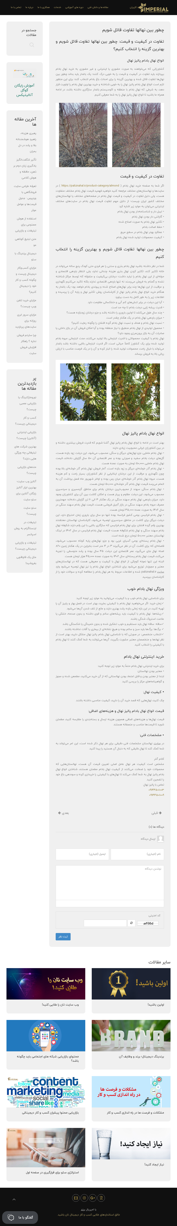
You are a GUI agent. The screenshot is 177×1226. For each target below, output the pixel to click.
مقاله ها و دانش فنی (98, 7)
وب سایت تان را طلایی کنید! (60, 1005)
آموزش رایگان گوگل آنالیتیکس (24, 90)
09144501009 (156, 795)
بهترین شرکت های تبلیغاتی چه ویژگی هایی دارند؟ (25, 453)
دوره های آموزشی (74, 7)
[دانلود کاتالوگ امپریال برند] (101, 1198)
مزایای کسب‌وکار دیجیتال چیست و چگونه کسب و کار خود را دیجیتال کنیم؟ (25, 280)
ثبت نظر (63, 936)
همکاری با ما (44, 7)
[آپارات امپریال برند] (76, 1198)
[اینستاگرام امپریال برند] (84, 1198)
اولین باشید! (156, 1005)
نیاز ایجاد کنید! (154, 1165)
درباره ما (29, 7)
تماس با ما (16, 7)
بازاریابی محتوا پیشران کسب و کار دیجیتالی (50, 1113)
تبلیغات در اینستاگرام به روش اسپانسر (25, 528)
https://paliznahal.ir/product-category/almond (90, 186)
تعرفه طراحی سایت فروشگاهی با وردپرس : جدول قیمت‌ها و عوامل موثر (25, 198)
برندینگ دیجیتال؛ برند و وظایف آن (141, 1057)
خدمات (57, 7)
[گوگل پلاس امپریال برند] (92, 1198)
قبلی (155, 813)
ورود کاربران (136, 7)
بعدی (65, 813)
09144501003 (156, 790)
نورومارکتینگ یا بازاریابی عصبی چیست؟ (27, 403)
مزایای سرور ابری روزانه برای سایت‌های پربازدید (25, 321)
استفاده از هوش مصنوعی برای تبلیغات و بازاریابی (25, 225)
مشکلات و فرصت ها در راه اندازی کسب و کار (135, 1113)
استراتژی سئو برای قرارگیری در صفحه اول (52, 1173)
